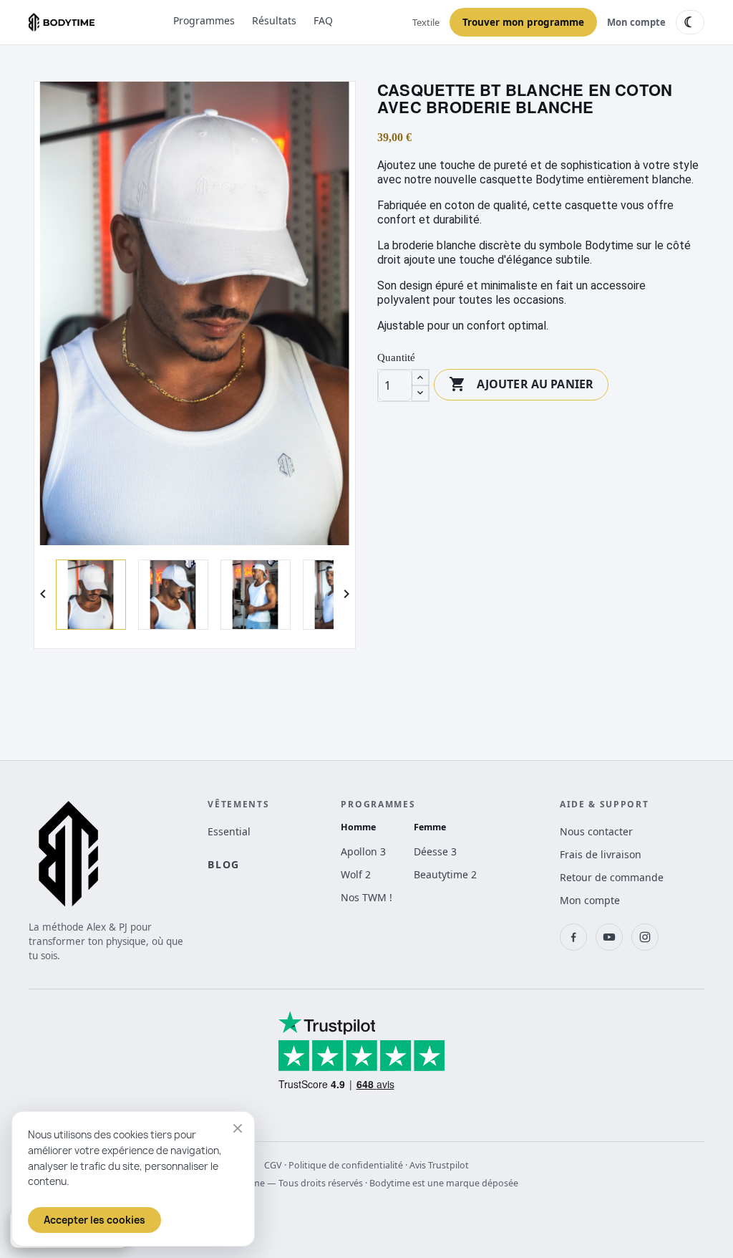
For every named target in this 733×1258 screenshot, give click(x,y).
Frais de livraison (600, 854)
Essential (229, 831)
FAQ (323, 20)
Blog (224, 864)
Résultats (274, 20)
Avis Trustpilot (439, 1165)
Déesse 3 (435, 851)
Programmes (204, 20)
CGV (273, 1165)
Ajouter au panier (521, 384)
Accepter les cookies (94, 1220)
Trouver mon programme (523, 22)
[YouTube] (609, 937)
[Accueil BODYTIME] (61, 22)
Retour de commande (612, 877)
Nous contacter (596, 831)
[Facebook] (573, 937)
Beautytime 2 (445, 874)
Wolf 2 (356, 874)
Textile (426, 22)
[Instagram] (645, 937)
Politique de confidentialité (345, 1165)
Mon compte (636, 22)
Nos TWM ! (366, 897)
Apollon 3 (363, 851)
